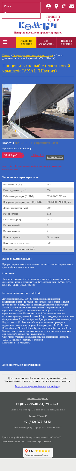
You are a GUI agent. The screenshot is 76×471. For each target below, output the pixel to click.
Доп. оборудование (46, 42)
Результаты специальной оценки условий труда (37, 386)
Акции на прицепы (26, 42)
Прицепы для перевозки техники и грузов (32, 55)
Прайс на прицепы (66, 42)
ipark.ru (47, 441)
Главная (6, 55)
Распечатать (55, 157)
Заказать (37, 155)
